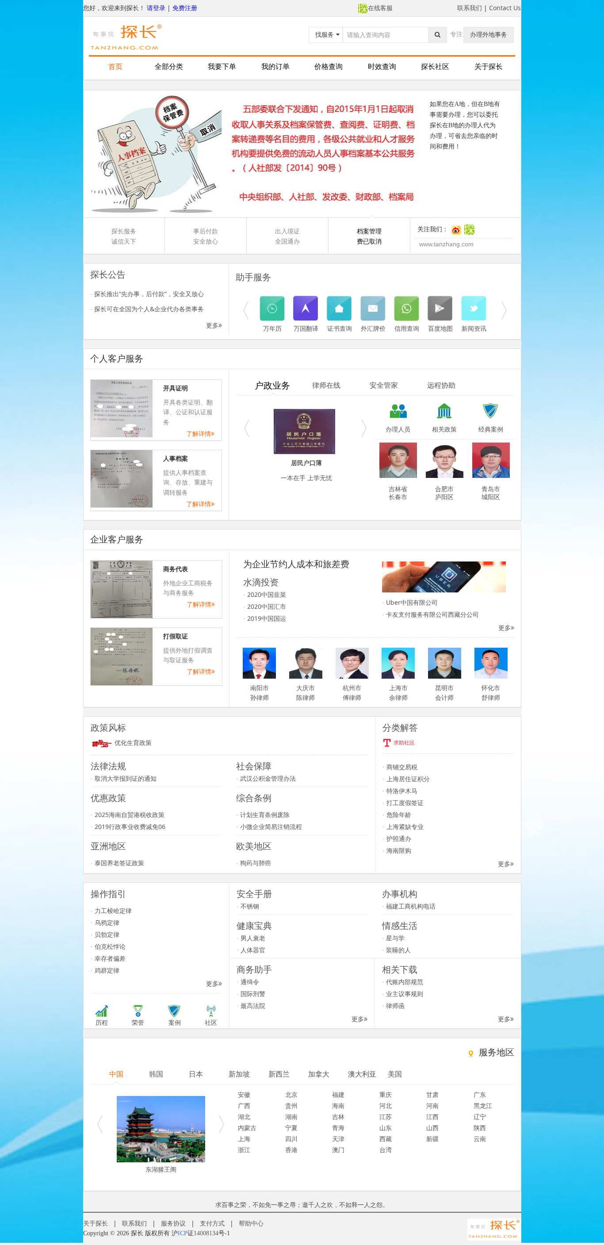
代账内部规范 (402, 982)
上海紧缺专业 (403, 826)
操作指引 (108, 894)
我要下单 (222, 66)
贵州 (291, 1105)
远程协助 (441, 385)
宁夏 (291, 1127)
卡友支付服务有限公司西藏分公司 (430, 614)
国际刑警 (251, 993)
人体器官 (251, 950)
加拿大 (318, 1074)
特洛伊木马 (399, 791)
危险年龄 (396, 814)
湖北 (244, 1116)
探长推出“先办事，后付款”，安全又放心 (147, 294)
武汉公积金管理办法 (266, 778)
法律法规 (108, 766)
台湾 (385, 1150)
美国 (395, 1074)
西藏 (385, 1138)
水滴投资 (261, 582)
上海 (244, 1138)
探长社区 (435, 66)
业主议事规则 (402, 993)
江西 (432, 1116)
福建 (338, 1094)
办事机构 (399, 894)
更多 (212, 325)
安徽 (244, 1094)
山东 (385, 1127)
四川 (291, 1138)
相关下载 (399, 969)
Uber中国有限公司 (410, 602)
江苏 (385, 1116)
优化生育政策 (132, 743)
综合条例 (253, 798)
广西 (244, 1105)
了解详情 (198, 433)
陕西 (480, 1127)
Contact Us (505, 8)
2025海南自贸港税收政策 (127, 814)
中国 (116, 1074)
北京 (291, 1094)
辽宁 (480, 1116)
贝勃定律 (105, 934)
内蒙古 (247, 1127)
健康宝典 (254, 926)
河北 (385, 1105)
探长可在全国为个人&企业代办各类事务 (147, 309)
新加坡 (239, 1074)
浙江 (244, 1150)
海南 (338, 1105)
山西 (432, 1127)
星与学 (393, 938)
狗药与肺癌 (253, 863)
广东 (480, 1094)
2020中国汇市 (264, 606)
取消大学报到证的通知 (124, 778)
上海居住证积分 (406, 779)
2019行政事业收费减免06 (128, 826)
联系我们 (469, 8)
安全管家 (384, 385)
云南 (480, 1138)
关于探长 (488, 66)
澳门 (338, 1150)
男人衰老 (251, 938)
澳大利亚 (362, 1074)
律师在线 (326, 385)
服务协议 (173, 1223)
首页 (115, 66)
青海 (338, 1127)
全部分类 (169, 66)
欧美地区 (253, 846)
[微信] (469, 229)
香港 (291, 1150)
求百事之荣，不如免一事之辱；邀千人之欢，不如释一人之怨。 (302, 1204)
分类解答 (400, 728)
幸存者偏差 (108, 958)
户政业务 (272, 385)
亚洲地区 (108, 846)
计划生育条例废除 (263, 814)
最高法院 (251, 1005)
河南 (432, 1105)
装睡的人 (396, 950)
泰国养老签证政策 (117, 863)
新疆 (432, 1138)
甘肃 (432, 1094)
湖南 (291, 1116)
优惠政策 (108, 798)
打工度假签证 (403, 802)
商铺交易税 (399, 767)
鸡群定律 (105, 970)
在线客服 (380, 8)
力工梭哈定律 (111, 910)
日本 (196, 1074)
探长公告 (108, 274)
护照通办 (396, 838)
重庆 (385, 1094)
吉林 (338, 1116)
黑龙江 (483, 1105)
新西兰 (279, 1074)
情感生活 (399, 926)
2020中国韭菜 (264, 594)
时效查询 (382, 66)
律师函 (393, 1005)
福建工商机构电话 (409, 906)
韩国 (156, 1074)
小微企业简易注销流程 (269, 826)
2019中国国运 (264, 618)
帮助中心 (251, 1223)
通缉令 (248, 982)
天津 (338, 1138)
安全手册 (254, 894)
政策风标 (108, 728)
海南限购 (396, 850)
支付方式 (212, 1223)
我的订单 (275, 66)
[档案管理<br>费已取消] (302, 154)
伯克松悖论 (108, 946)
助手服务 (253, 277)
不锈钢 (248, 906)
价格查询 (328, 66)
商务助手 (254, 969)
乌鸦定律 (105, 922)
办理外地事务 (488, 34)
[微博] (456, 229)
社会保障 (253, 766)
